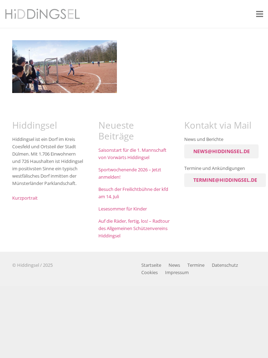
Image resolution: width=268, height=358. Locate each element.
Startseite (151, 265)
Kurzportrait (25, 198)
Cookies (149, 272)
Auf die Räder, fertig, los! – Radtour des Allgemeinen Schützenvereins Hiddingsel (134, 228)
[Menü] (259, 14)
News (174, 265)
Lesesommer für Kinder (122, 209)
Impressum (177, 272)
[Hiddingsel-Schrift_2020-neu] (42, 14)
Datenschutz (225, 265)
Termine (195, 265)
